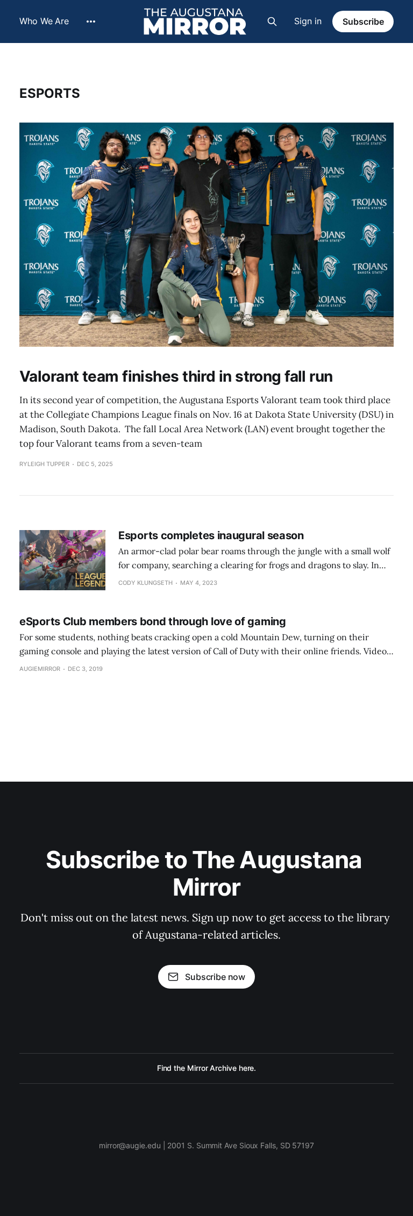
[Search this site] (272, 21)
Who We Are (44, 21)
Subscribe (363, 21)
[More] (91, 21)
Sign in (308, 21)
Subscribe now (215, 976)
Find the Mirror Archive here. (207, 1067)
